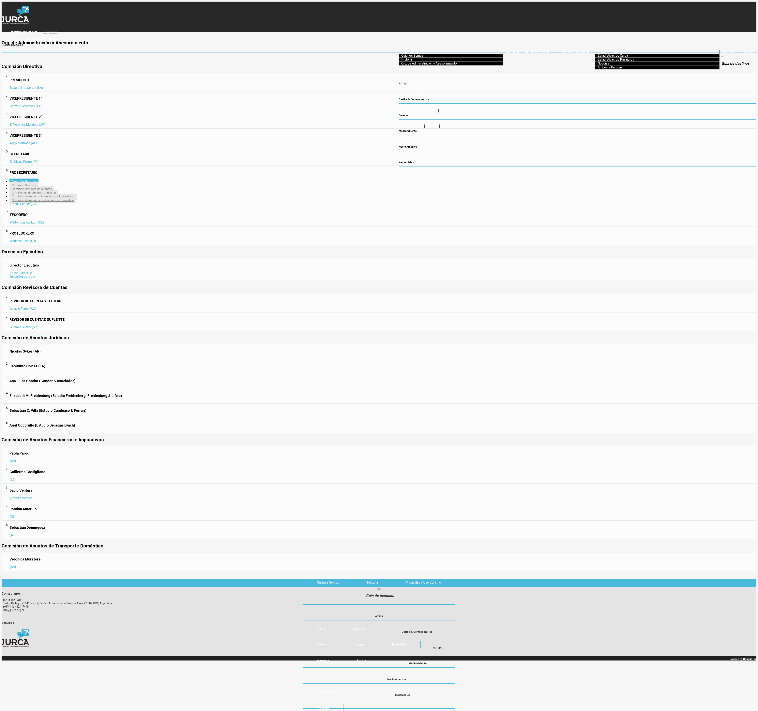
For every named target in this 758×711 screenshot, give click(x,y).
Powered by (742, 659)
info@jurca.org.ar (23, 32)
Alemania (415, 126)
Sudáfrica (429, 95)
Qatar (320, 676)
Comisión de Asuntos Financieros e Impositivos (43, 196)
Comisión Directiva (24, 185)
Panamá (430, 110)
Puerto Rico (449, 110)
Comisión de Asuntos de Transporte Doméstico (43, 200)
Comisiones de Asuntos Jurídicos (34, 193)
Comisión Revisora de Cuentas (32, 189)
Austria (432, 126)
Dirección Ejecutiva (24, 181)
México (414, 110)
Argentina (323, 707)
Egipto (413, 95)
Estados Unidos (326, 691)
